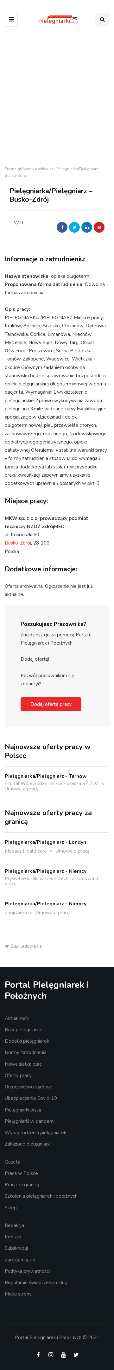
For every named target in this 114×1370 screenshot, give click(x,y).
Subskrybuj (16, 1248)
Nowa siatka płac (23, 1064)
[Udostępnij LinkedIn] (86, 227)
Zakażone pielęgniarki (28, 1144)
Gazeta (12, 1162)
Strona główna (18, 168)
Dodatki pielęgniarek (27, 1041)
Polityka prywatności (27, 1271)
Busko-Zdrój (18, 543)
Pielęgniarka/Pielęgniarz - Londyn (45, 842)
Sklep (11, 1208)
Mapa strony (18, 1294)
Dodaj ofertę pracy (51, 704)
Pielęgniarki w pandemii (30, 1121)
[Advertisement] (57, 98)
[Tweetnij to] (74, 227)
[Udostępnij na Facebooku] (62, 227)
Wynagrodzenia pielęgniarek (35, 1132)
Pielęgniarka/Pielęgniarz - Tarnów (46, 776)
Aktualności (17, 1018)
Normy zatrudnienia (26, 1052)
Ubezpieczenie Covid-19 (31, 1098)
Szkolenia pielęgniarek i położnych (41, 1196)
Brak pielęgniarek (23, 1030)
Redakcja (14, 1225)
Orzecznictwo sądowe (29, 1087)
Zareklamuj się (20, 1260)
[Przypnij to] (99, 227)
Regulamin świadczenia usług (36, 1282)
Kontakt (13, 1237)
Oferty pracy (18, 1075)
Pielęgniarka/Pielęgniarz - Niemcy (45, 871)
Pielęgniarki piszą (23, 1110)
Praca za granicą (22, 1185)
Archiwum (44, 168)
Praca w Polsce (21, 1173)
